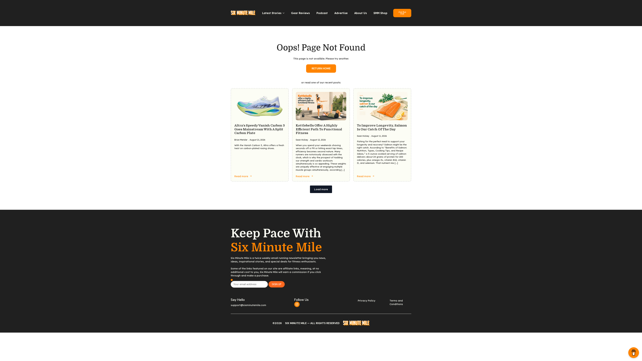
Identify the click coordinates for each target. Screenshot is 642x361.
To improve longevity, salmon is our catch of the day (382, 127)
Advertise (341, 13)
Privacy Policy (366, 300)
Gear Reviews (300, 13)
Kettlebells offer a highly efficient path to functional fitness (319, 129)
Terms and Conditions (396, 302)
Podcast (322, 13)
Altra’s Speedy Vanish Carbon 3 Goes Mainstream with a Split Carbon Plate (259, 129)
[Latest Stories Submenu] (284, 13)
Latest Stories (271, 13)
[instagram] (297, 304)
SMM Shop (380, 13)
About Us (360, 13)
